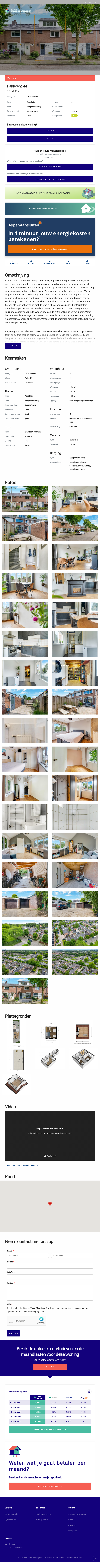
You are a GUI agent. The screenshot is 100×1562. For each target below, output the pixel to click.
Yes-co (79, 1558)
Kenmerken (13, 264)
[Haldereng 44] (25, 499)
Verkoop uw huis (42, 1520)
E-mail (10, 1261)
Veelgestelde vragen (43, 1514)
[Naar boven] (96, 1558)
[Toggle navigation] (91, 11)
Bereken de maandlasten (50, 1486)
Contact (50, 131)
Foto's (31, 264)
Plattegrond (50, 264)
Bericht (11, 1283)
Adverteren (72, 1525)
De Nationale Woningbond (77, 1514)
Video (68, 264)
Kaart (87, 264)
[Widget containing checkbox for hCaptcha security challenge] (26, 1321)
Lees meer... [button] (13, 346)
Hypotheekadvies (11, 1520)
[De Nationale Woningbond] (18, 11)
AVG (9, 1304)
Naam (10, 1251)
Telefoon (11, 1272)
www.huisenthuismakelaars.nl (23, 1165)
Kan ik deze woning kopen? (50, 167)
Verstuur (13, 1333)
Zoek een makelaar (12, 1514)
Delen (50, 139)
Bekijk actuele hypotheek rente (50, 179)
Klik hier (50, 1367)
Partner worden (89, 2)
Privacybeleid (72, 1531)
